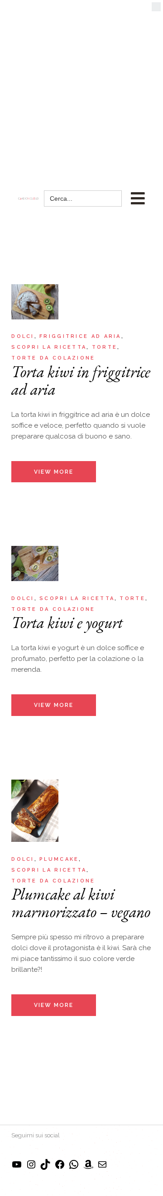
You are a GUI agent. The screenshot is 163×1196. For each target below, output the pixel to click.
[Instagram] (31, 1168)
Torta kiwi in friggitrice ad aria (80, 380)
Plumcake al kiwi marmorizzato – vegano (80, 903)
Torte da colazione (53, 358)
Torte (105, 347)
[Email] (102, 1168)
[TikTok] (45, 1168)
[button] (156, 9)
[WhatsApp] (73, 1168)
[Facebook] (59, 1168)
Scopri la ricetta (48, 347)
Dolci (22, 336)
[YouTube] (16, 1168)
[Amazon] (88, 1168)
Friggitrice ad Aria (80, 336)
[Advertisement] (81, 86)
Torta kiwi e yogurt (67, 622)
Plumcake (59, 859)
